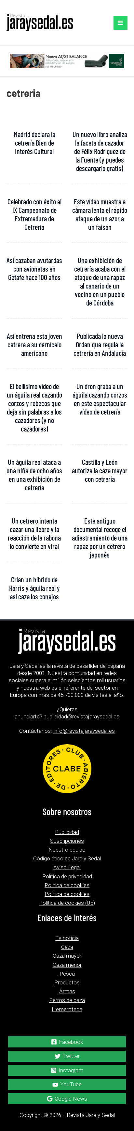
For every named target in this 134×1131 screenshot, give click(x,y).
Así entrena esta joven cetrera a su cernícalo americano (34, 344)
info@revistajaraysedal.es (84, 731)
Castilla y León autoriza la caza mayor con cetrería (99, 470)
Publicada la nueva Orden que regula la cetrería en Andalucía (100, 344)
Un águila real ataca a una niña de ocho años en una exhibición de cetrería (34, 475)
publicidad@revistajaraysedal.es (81, 716)
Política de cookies (67, 894)
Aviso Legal (67, 867)
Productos (67, 982)
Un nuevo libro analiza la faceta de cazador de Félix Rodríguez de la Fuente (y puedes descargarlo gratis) (100, 151)
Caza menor (67, 965)
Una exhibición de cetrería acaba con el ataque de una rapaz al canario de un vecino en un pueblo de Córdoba (100, 281)
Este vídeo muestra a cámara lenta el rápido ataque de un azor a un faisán (99, 214)
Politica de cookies (67, 885)
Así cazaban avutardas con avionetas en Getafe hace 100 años (34, 268)
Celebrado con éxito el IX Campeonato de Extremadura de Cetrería (34, 214)
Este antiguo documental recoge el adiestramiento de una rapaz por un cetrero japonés (99, 537)
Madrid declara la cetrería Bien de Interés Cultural (34, 142)
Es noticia (67, 938)
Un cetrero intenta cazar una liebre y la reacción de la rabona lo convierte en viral (34, 533)
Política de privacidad (67, 876)
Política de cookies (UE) (67, 903)
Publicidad (67, 832)
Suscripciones (67, 841)
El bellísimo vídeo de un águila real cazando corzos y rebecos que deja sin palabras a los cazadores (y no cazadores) (34, 407)
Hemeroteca (67, 1009)
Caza (67, 947)
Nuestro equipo (67, 849)
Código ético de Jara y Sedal (67, 858)
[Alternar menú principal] (121, 23)
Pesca (67, 973)
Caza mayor (67, 955)
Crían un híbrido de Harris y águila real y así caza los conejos (34, 588)
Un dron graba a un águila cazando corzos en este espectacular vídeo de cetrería (100, 399)
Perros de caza (67, 1000)
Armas (67, 991)
